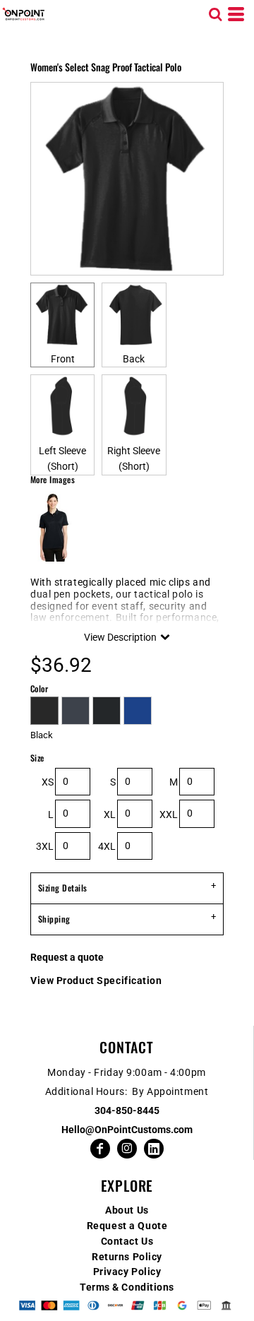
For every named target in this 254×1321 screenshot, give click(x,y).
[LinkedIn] (154, 1149)
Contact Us (127, 1241)
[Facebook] (100, 1149)
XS (48, 782)
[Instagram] (127, 1149)
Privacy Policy (127, 1271)
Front (63, 359)
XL (110, 814)
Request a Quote (127, 1225)
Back (134, 359)
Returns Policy (127, 1256)
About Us (126, 1210)
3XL (45, 846)
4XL (107, 846)
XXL (168, 814)
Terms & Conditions (127, 1287)
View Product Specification (96, 980)
